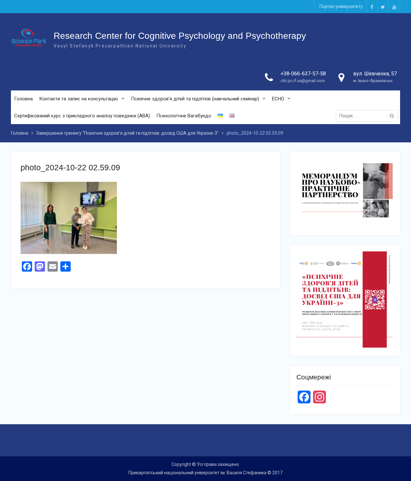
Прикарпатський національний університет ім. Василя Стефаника (197, 472)
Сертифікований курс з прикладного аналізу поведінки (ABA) (82, 116)
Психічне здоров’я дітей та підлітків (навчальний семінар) (195, 99)
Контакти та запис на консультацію (78, 99)
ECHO (278, 99)
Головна (23, 99)
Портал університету (341, 6)
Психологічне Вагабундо (183, 116)
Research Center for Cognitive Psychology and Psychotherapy (180, 36)
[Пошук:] (368, 115)
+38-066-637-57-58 (303, 74)
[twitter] (383, 7)
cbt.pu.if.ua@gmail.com (303, 80)
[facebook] (372, 7)
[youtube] (394, 7)
